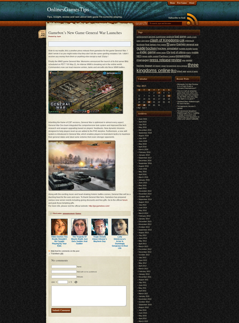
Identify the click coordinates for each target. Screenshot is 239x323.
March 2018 (143, 149)
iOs (168, 52)
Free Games (182, 2)
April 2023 (142, 122)
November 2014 (145, 194)
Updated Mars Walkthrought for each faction (188, 102)
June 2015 (143, 183)
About (191, 2)
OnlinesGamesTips (68, 9)
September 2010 (145, 305)
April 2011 (142, 291)
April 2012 (142, 266)
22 (149, 102)
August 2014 (144, 202)
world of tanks (192, 71)
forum (124, 200)
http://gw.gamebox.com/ (99, 206)
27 (139, 105)
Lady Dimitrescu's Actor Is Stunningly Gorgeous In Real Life (120, 242)
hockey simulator (167, 48)
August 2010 (144, 307)
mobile (195, 52)
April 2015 (142, 188)
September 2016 (145, 163)
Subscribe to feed (176, 17)
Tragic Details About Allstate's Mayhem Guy (99, 239)
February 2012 (144, 271)
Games (78, 213)
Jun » (144, 108)
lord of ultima (178, 52)
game (173, 44)
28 (144, 105)
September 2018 (145, 133)
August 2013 (144, 233)
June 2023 (143, 119)
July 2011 (142, 282)
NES (139, 56)
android (170, 37)
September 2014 (145, 199)
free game (161, 45)
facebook (141, 45)
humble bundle (185, 49)
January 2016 (144, 180)
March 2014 (143, 213)
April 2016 (142, 174)
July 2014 (142, 205)
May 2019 (142, 127)
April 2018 (142, 147)
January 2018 (144, 155)
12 (169, 96)
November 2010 (145, 299)
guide (141, 48)
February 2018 (144, 152)
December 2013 (145, 221)
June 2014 (143, 208)
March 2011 (143, 293)
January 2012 (144, 274)
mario (188, 52)
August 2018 (144, 136)
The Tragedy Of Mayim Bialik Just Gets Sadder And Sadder (79, 240)
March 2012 (143, 269)
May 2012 (142, 263)
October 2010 (144, 302)
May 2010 (142, 316)
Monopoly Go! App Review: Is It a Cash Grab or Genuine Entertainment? (188, 86)
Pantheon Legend (167, 56)
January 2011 (144, 296)
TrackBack (57, 254)
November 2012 (145, 252)
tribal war (181, 71)
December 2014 (145, 191)
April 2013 (142, 244)
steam (163, 66)
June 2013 (143, 238)
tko (173, 70)
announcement (68, 213)
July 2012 (142, 257)
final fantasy (151, 44)
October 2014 (144, 197)
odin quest (153, 56)
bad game (180, 36)
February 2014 (144, 216)
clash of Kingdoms (164, 40)
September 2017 (145, 158)
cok (181, 40)
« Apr (139, 108)
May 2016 (142, 172)
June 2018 (143, 141)
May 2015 (142, 185)
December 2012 (145, 249)
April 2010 (142, 318)
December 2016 (145, 161)
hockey (151, 48)
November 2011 (145, 277)
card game (145, 41)
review (176, 60)
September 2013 (145, 230)
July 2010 (142, 310)
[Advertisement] (185, 169)
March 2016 (143, 177)
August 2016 (144, 166)
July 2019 (142, 124)
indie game (148, 52)
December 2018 (145, 130)
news (144, 56)
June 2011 (143, 285)
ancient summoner (157, 37)
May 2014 (142, 210)
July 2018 (142, 138)
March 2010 (143, 321)
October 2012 (144, 255)
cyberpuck (189, 41)
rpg (183, 60)
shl (154, 66)
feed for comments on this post (65, 251)
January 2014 (144, 219)
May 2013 (142, 241)
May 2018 (142, 144)
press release (160, 60)
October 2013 (144, 227)
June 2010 (143, 313)
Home (172, 2)
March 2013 (143, 246)
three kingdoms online (168, 67)
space (158, 66)
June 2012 (143, 260)
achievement (142, 37)
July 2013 (142, 235)
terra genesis (182, 66)
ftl (168, 44)
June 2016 (143, 169)
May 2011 (142, 288)
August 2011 (143, 280)
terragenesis (171, 66)
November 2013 (145, 224)
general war (192, 44)
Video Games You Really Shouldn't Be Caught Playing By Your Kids (59, 241)
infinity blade (161, 53)
